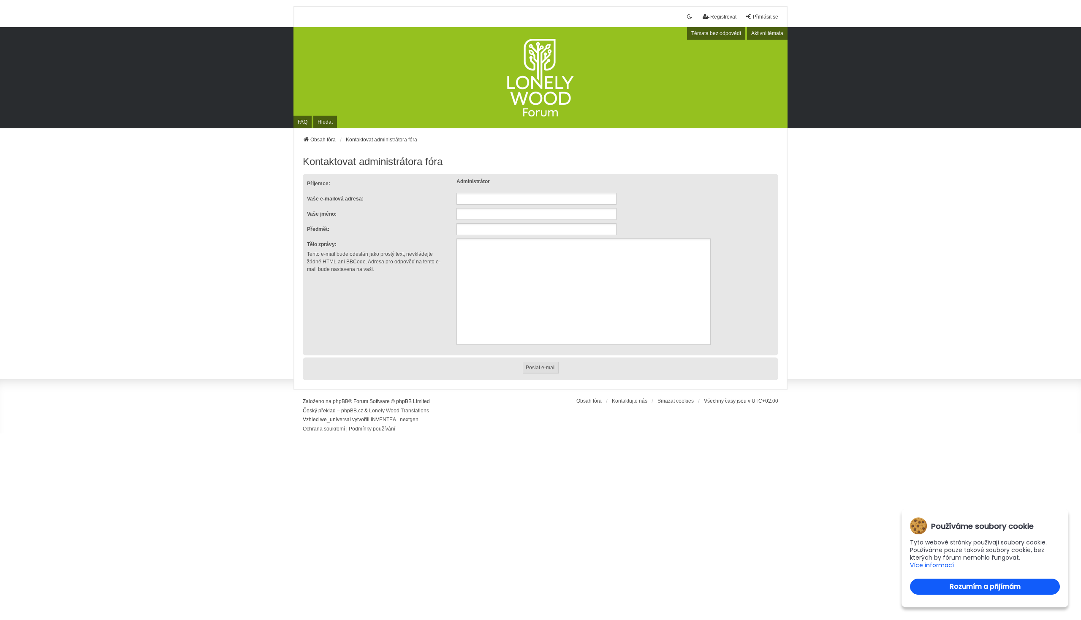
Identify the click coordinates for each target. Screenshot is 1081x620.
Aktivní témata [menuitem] (767, 33)
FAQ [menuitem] (302, 122)
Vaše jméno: (322, 214)
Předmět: (318, 229)
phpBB (340, 401)
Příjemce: (318, 184)
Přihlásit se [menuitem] (765, 17)
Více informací (932, 565)
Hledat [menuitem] (325, 122)
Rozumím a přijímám (985, 586)
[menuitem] (324, 429)
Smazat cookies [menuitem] (675, 401)
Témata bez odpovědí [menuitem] (716, 33)
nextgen (409, 419)
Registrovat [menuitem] (723, 17)
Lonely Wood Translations (399, 411)
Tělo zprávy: (322, 244)
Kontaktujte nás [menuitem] (629, 401)
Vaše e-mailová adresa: (335, 199)
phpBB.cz (352, 411)
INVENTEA (383, 419)
